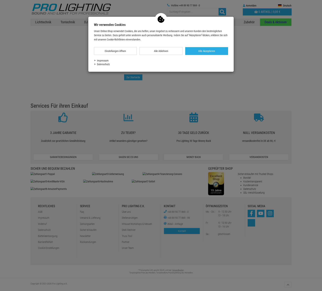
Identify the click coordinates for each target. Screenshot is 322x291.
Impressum (103, 60)
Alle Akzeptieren (206, 51)
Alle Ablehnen (161, 51)
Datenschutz (103, 64)
